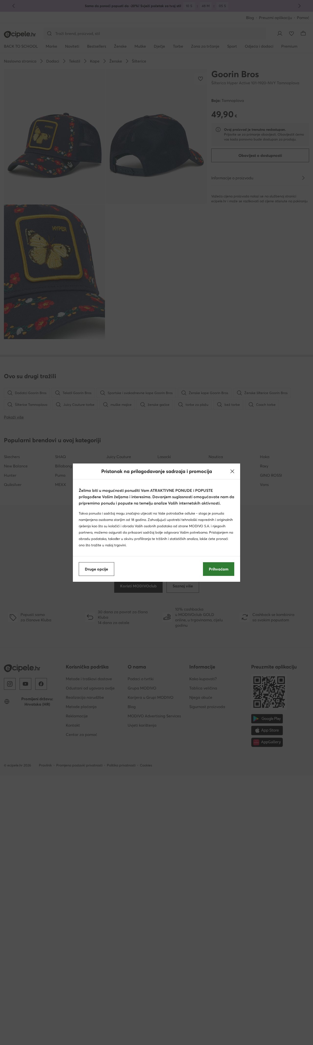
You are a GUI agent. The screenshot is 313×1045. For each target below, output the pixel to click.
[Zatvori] (232, 471)
